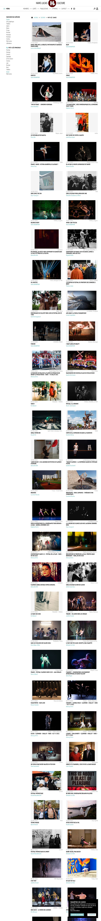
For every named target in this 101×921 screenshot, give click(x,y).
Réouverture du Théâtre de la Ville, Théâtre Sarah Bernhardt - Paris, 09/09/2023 (80, 555)
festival (8, 50)
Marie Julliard (34, 674)
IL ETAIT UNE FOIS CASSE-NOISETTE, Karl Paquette (79, 643)
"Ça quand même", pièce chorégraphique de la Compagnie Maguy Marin (82, 105)
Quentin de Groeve (70, 375)
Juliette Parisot (70, 616)
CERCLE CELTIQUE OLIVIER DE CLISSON (75, 585)
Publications (44, 9)
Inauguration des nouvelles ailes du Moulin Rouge (80, 373)
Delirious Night (35, 222)
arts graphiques (10, 22)
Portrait (8, 65)
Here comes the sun (36, 193)
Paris (7, 67)
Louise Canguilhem (70, 315)
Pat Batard (33, 406)
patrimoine (9, 41)
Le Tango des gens (36, 614)
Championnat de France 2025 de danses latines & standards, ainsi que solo (80, 252)
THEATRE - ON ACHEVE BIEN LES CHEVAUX (76, 614)
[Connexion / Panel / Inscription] (97, 8)
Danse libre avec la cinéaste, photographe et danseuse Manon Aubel (46, 45)
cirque (7, 30)
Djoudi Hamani (34, 824)
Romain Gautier (70, 166)
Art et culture (9, 59)
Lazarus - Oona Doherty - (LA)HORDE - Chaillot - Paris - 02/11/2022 (82, 734)
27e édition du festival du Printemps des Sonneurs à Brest (80, 283)
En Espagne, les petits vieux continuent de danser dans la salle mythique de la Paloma (46, 252)
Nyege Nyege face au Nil (72, 822)
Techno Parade (35, 822)
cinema (8, 61)
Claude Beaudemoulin (36, 795)
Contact (64, 9)
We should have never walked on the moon (43, 764)
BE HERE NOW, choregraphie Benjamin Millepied (79, 793)
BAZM (67, 45)
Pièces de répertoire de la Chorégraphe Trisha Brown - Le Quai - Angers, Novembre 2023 (46, 524)
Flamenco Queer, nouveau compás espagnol (43, 585)
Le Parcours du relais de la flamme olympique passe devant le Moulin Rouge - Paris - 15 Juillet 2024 (45, 373)
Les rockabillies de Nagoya (38, 135)
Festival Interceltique (37, 793)
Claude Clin (33, 435)
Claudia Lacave (69, 824)
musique (8, 52)
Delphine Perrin (70, 108)
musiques (8, 35)
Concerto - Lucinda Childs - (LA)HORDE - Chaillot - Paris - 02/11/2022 (82, 703)
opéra (7, 26)
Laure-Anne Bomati (36, 48)
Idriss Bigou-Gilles (35, 645)
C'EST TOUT (33, 881)
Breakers (33, 493)
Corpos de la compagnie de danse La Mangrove (79, 433)
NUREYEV (33, 75)
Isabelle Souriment (70, 465)
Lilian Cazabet (69, 766)
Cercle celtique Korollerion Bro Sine (76, 193)
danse (7, 28)
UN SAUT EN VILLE (70, 881)
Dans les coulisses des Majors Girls (41, 643)
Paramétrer (91, 915)
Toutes (8, 19)
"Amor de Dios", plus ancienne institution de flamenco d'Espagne (46, 462)
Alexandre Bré (34, 255)
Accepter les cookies (77, 915)
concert (8, 54)
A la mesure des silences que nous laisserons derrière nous (81, 524)
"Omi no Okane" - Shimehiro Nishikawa (41, 104)
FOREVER (33, 344)
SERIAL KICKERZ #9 (35, 433)
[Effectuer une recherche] (94, 8)
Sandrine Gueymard (36, 317)
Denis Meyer (69, 676)
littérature (9, 43)
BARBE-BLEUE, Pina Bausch (73, 851)
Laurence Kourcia (35, 495)
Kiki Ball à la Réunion (72, 404)
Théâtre (8, 69)
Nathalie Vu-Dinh (70, 645)
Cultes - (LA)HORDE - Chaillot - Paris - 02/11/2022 (45, 733)
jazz (7, 63)
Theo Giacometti (35, 766)
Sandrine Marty (70, 435)
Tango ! (33, 404)
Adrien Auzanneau (70, 587)
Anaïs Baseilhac (34, 106)
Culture (43, 17)
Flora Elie (33, 137)
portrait (8, 32)
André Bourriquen (70, 137)
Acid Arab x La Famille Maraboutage (76, 313)
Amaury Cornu (34, 377)
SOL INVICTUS (34, 282)
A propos (55, 9)
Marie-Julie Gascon (71, 406)
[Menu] (4, 9)
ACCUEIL (36, 17)
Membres (26, 9)
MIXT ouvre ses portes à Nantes (75, 135)
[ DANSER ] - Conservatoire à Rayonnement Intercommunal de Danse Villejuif (78, 673)
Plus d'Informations (75, 910)
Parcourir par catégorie (13, 17)
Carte (34, 9)
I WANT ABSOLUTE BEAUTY (72, 344)
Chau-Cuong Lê (34, 195)
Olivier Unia (33, 166)
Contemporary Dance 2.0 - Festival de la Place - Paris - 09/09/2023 (46, 555)
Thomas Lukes (69, 286)
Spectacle (8, 56)
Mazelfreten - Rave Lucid (38, 703)
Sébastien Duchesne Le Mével (73, 195)
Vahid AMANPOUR (70, 47)
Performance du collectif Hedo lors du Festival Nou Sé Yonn (46, 314)
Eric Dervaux (34, 912)
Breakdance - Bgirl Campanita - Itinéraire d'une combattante (79, 493)
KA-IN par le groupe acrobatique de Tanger (78, 164)
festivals (8, 37)
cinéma (8, 39)
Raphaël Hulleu (69, 255)
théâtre (8, 24)
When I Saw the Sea (71, 222)
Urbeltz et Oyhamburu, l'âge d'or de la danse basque (81, 764)
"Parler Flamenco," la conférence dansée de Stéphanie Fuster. (81, 462)
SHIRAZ (68, 75)
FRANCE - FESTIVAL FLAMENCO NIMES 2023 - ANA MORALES (46, 672)
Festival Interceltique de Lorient (40, 851)
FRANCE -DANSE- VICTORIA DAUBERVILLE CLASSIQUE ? (44, 164)
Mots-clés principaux (14, 48)
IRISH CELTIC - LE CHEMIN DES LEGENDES (41, 910)
